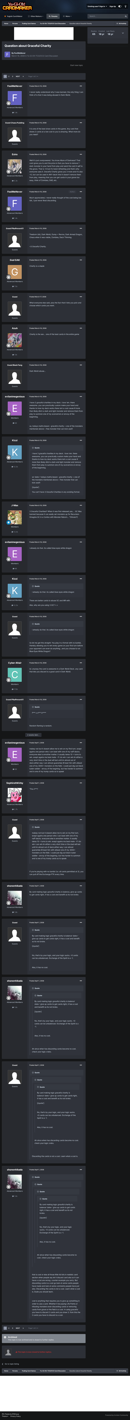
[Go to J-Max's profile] (15, 517)
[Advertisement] (44, 33)
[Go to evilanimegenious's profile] (15, 409)
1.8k (15, 912)
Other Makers (36, 16)
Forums (54, 16)
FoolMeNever (20, 53)
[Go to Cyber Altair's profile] (15, 675)
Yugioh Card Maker (14, 16)
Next (18, 76)
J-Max (14, 505)
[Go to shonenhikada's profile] (15, 898)
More (67, 16)
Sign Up (113, 6)
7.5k (15, 286)
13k (15, 355)
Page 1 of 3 (32, 76)
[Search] (126, 16)
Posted (37, 86)
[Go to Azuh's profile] (15, 340)
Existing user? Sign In (97, 6)
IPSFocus (15, 1414)
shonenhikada (14, 885)
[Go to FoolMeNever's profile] (7, 54)
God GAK (15, 260)
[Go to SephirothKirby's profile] (15, 795)
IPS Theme (6, 1414)
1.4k (15, 112)
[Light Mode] (125, 6)
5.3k (16, 181)
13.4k (15, 532)
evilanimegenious (15, 396)
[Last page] (23, 76)
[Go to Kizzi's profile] (15, 452)
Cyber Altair (14, 662)
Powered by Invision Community (116, 1415)
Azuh (15, 328)
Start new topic (76, 65)
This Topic (116, 16)
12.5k (15, 467)
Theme (4, 1416)
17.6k (15, 689)
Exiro (15, 154)
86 (15, 423)
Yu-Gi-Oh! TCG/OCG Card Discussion (42, 56)
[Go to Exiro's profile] (15, 166)
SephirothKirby (14, 783)
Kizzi (15, 440)
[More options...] (80, 86)
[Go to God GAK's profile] (15, 272)
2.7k (16, 809)
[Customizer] (120, 6)
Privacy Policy (15, 1416)
